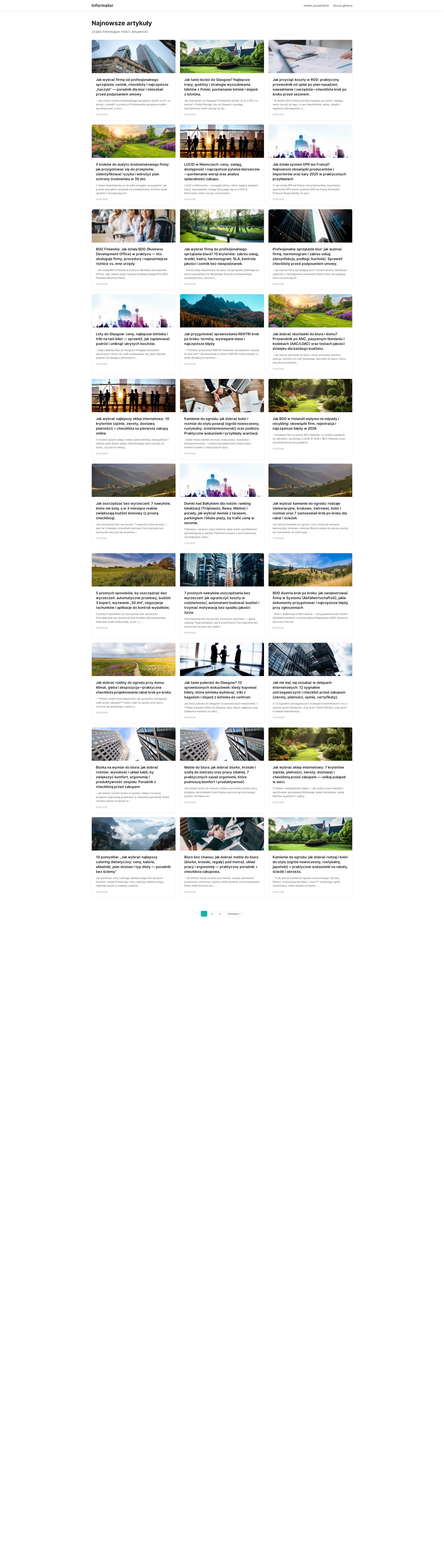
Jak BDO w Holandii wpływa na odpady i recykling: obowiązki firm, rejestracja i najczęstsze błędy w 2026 (306, 424)
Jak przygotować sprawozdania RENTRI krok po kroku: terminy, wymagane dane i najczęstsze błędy (221, 339)
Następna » (234, 913)
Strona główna (342, 5)
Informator (102, 5)
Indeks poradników (316, 5)
